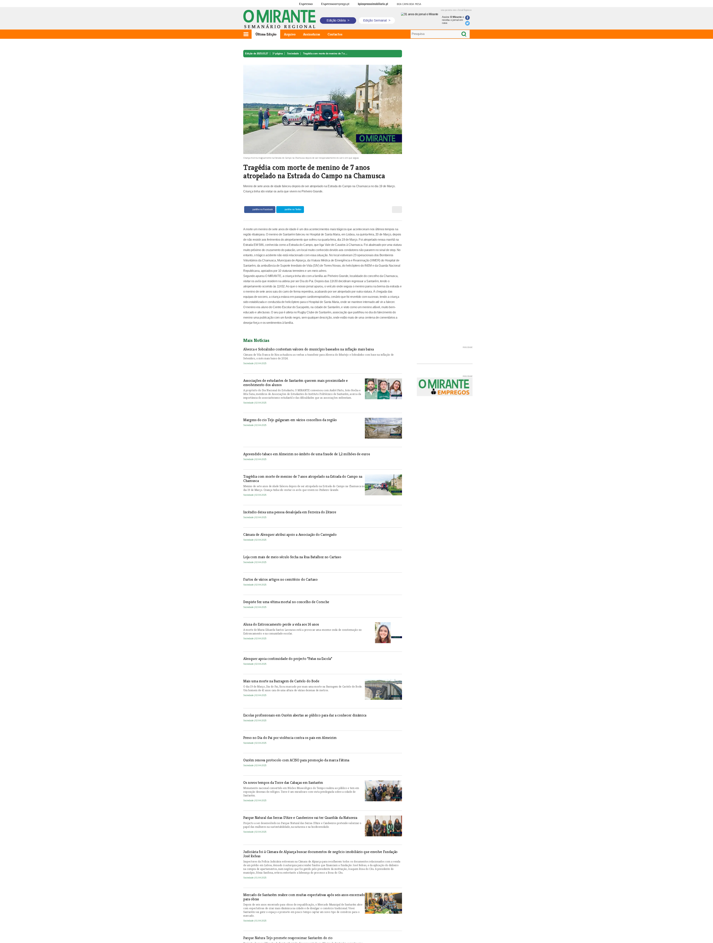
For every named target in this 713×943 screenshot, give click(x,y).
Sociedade (293, 53)
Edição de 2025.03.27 (256, 53)
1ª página (277, 53)
